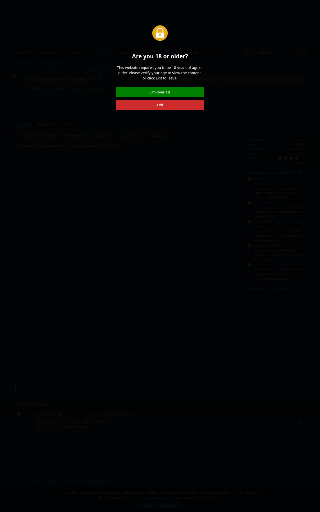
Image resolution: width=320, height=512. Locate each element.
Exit (160, 104)
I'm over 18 (160, 91)
